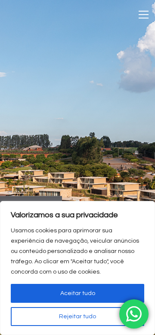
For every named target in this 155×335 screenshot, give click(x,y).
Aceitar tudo (77, 293)
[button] (144, 15)
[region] (77, 268)
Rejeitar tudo (77, 317)
